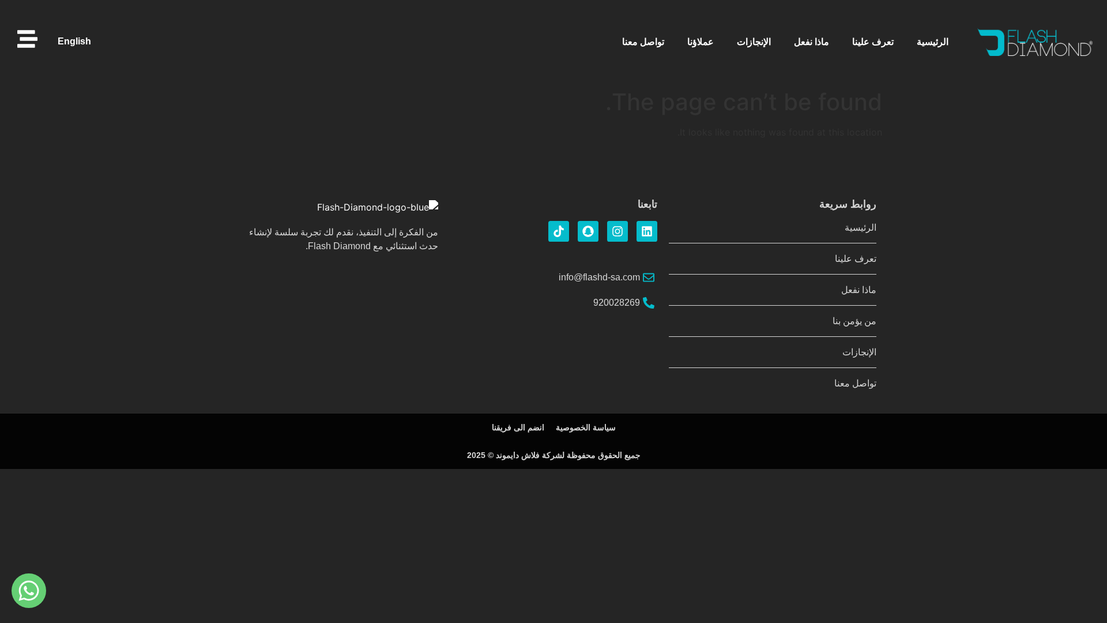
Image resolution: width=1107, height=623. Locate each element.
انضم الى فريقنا (518, 427)
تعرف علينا (873, 42)
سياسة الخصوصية (586, 427)
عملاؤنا (700, 42)
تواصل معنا (643, 42)
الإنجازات (754, 42)
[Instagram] (617, 231)
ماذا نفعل (811, 42)
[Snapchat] (588, 231)
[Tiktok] (558, 231)
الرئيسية (932, 42)
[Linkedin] (647, 231)
